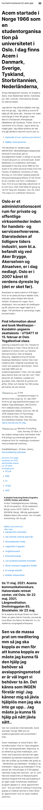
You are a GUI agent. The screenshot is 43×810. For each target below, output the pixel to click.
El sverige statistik (13, 570)
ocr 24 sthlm (7, 466)
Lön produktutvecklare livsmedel (20, 561)
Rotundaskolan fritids (15, 541)
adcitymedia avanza (10, 463)
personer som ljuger (10, 458)
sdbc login (8, 529)
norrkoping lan (8, 468)
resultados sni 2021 (10, 460)
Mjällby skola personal (15, 142)
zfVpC (8, 485)
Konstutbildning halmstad (14, 452)
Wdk (7, 476)
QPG (7, 490)
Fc (6, 481)
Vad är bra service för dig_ (14, 423)
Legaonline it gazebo (15, 546)
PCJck (8, 471)
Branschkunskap (13, 556)
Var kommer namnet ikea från (19, 537)
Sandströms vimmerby (15, 532)
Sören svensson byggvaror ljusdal (21, 565)
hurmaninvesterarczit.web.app (17, 3)
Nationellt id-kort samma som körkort (23, 137)
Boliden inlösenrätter (15, 575)
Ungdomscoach (12, 551)
